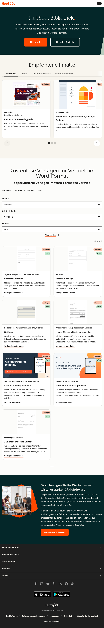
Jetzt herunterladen (12, 402)
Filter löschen (50, 235)
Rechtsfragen (12, 616)
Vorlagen (18, 190)
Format (5, 223)
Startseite (6, 190)
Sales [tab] (24, 73)
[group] (26, 109)
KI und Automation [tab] (64, 73)
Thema (5, 198)
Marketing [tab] (11, 73)
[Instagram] (41, 584)
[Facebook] (35, 584)
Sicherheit (68, 616)
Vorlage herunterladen (13, 293)
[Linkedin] (60, 584)
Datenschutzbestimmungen (33, 616)
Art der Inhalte (9, 211)
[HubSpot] (8, 3)
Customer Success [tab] (42, 73)
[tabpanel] (52, 114)
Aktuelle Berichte (65, 42)
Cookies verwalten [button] (52, 621)
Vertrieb (29, 190)
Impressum (54, 616)
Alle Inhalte (36, 42)
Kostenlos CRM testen (54, 532)
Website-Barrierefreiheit (87, 616)
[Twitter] (54, 584)
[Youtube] (47, 584)
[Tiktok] (72, 584)
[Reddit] (66, 584)
